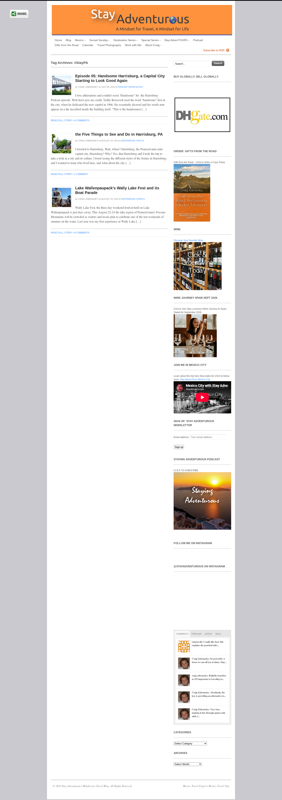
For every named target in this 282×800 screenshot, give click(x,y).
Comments (182, 634)
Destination (128, 140)
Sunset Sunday (97, 41)
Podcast (198, 40)
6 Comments (81, 120)
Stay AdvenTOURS (174, 41)
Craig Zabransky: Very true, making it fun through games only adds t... (208, 713)
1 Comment (81, 174)
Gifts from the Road (66, 45)
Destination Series (124, 41)
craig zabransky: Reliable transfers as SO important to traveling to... (209, 677)
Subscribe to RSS (213, 50)
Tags (218, 634)
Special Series (149, 41)
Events (140, 199)
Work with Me (133, 45)
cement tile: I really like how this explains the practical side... (207, 643)
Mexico (78, 41)
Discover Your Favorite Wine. (189, 240)
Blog (68, 40)
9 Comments (81, 232)
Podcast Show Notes (130, 87)
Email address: (182, 437)
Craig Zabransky (88, 87)
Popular (196, 634)
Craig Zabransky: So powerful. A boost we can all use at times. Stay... (209, 660)
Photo (140, 140)
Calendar (87, 45)
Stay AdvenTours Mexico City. (195, 379)
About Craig (151, 46)
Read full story (61, 120)
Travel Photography (109, 45)
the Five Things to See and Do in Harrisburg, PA (119, 134)
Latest (208, 634)
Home (58, 40)
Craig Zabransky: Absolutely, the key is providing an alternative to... (209, 694)
